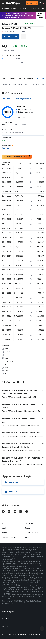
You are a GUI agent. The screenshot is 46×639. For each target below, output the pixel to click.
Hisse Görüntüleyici (19, 9)
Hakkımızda (29, 523)
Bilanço (27, 84)
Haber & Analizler (25, 79)
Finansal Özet (6, 84)
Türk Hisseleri (34, 9)
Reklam (27, 528)
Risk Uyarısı (5, 626)
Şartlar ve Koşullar (7, 612)
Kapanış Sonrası (9, 59)
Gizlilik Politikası (7, 619)
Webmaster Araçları (9, 537)
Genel (4, 79)
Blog (3, 523)
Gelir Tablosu (17, 84)
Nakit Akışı (35, 84)
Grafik (12, 79)
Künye (27, 537)
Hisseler (5, 9)
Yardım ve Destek (31, 532)
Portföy (4, 532)
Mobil (4, 528)
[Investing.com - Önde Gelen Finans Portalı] (13, 3)
